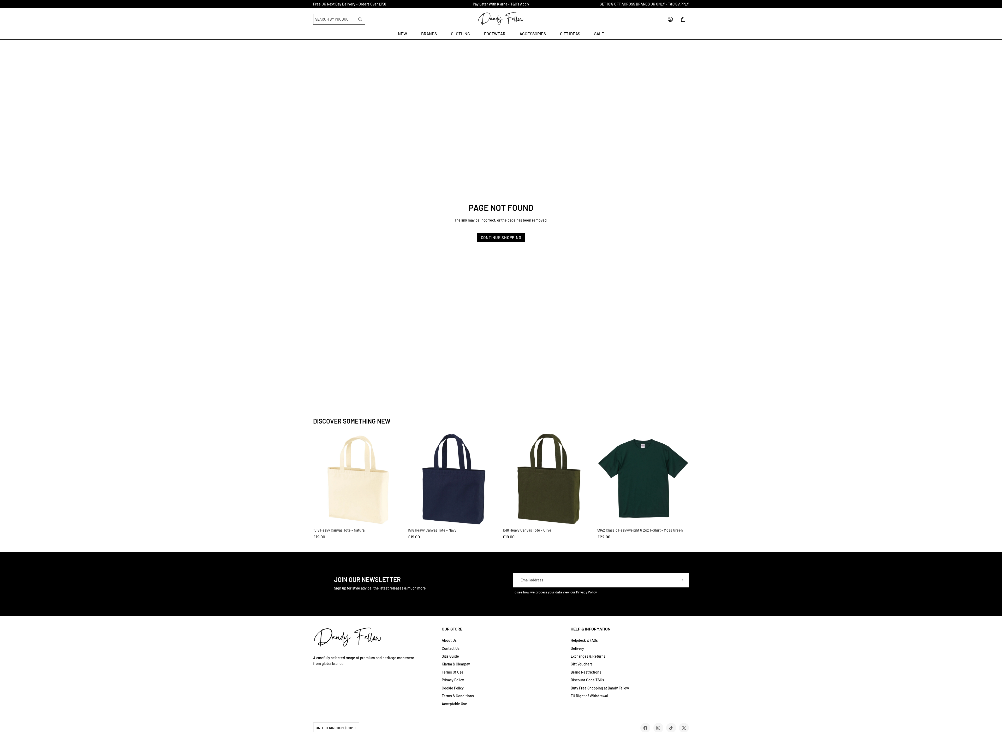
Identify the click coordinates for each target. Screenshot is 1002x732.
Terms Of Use (452, 672)
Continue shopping (501, 237)
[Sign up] (682, 580)
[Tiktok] (671, 727)
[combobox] (334, 19)
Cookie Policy (453, 688)
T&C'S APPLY (678, 4)
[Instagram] (658, 727)
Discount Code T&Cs (587, 680)
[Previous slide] (603, 479)
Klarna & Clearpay (456, 664)
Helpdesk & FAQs (584, 640)
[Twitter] (684, 727)
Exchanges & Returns (588, 656)
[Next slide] (683, 479)
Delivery (577, 648)
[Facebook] (645, 727)
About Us (449, 640)
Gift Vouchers (582, 664)
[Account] (670, 19)
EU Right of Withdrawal (589, 696)
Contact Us (451, 648)
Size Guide (450, 656)
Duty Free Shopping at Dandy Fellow (600, 688)
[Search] (360, 19)
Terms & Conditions (458, 696)
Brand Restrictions (586, 672)
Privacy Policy (586, 592)
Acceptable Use (454, 703)
